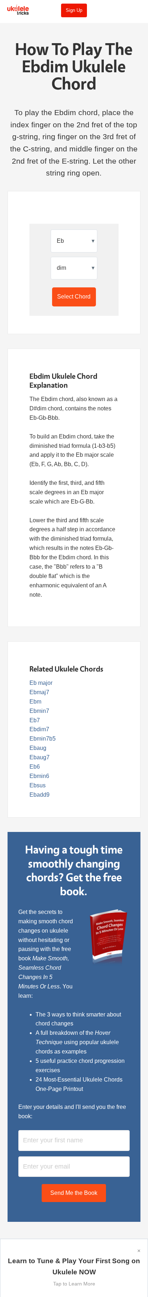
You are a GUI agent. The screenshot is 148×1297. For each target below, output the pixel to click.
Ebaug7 (39, 757)
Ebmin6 (39, 776)
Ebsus (37, 785)
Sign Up (74, 10)
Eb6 (34, 767)
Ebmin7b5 (42, 739)
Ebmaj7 (39, 692)
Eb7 (34, 720)
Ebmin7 (39, 711)
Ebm (35, 701)
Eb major (40, 683)
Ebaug (37, 748)
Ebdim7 (39, 729)
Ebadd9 (39, 795)
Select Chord (74, 296)
